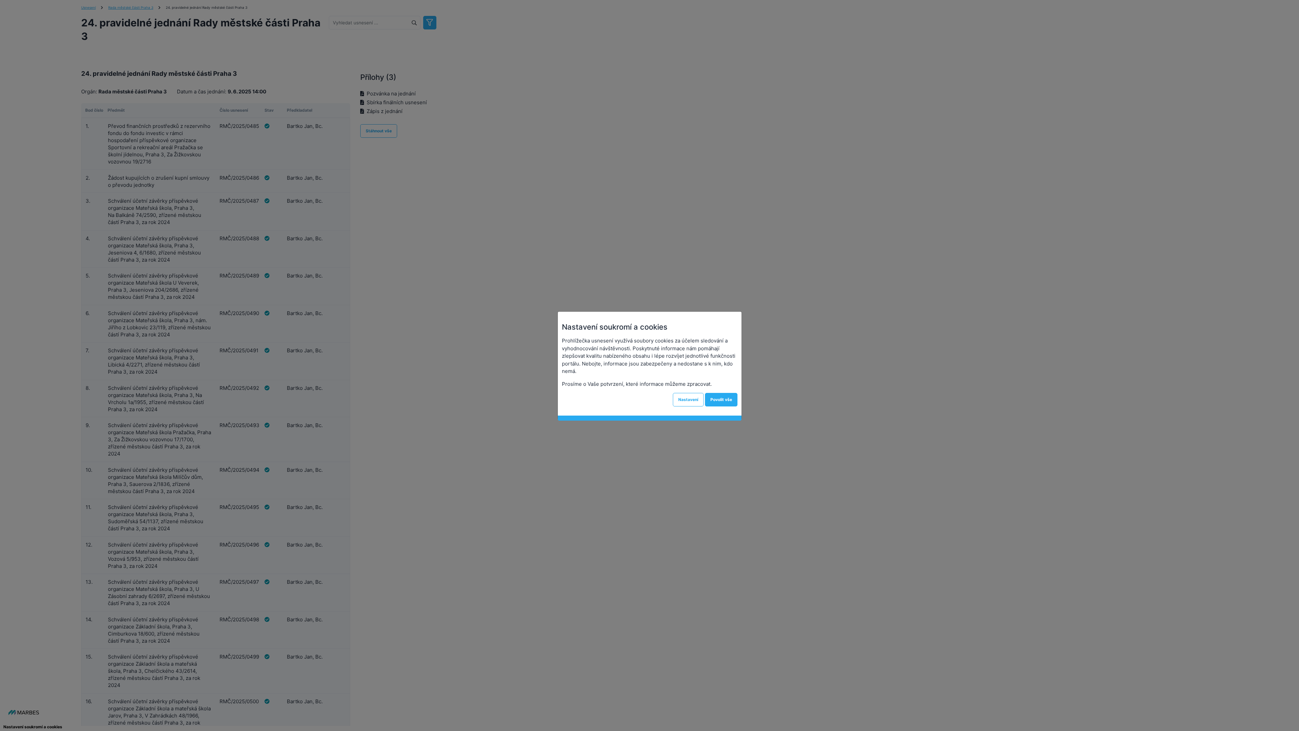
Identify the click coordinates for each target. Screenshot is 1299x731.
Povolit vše (721, 399)
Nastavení (688, 399)
